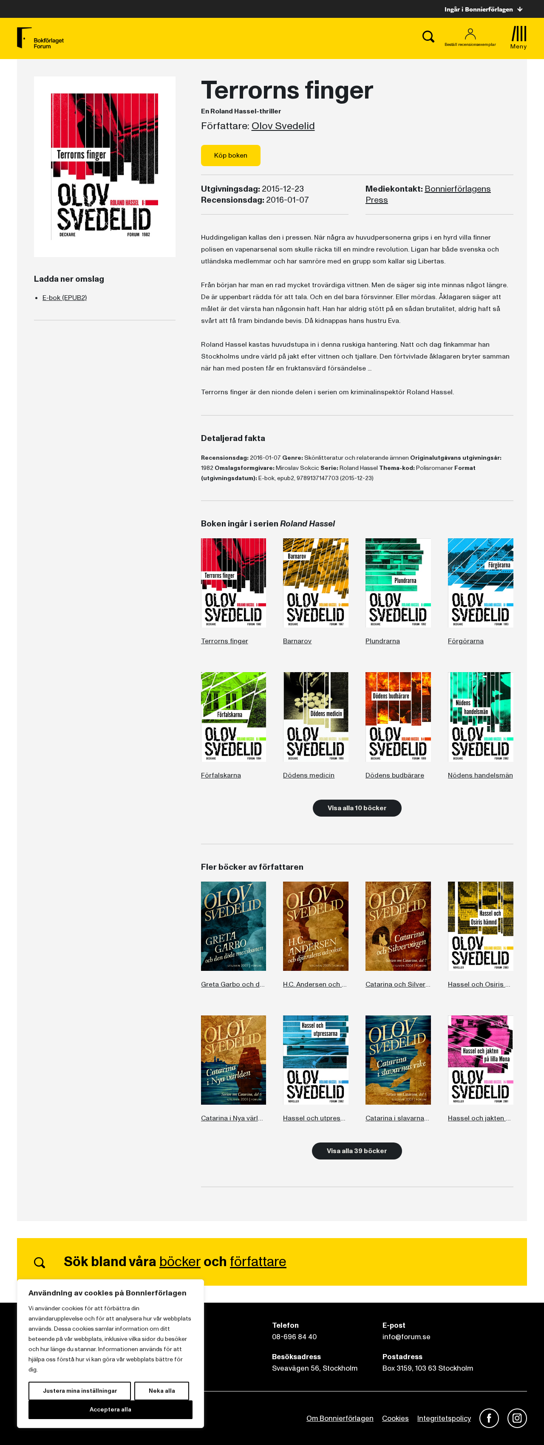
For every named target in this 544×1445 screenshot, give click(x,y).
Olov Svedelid (283, 126)
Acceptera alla (110, 1409)
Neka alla (162, 1391)
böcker (180, 1262)
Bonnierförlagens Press (428, 194)
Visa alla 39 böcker (357, 1151)
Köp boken (230, 155)
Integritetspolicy (444, 1418)
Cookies (395, 1418)
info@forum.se (406, 1337)
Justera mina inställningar (80, 1391)
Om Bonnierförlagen (340, 1418)
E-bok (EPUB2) (64, 298)
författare (258, 1262)
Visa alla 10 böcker (357, 808)
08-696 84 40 (294, 1337)
